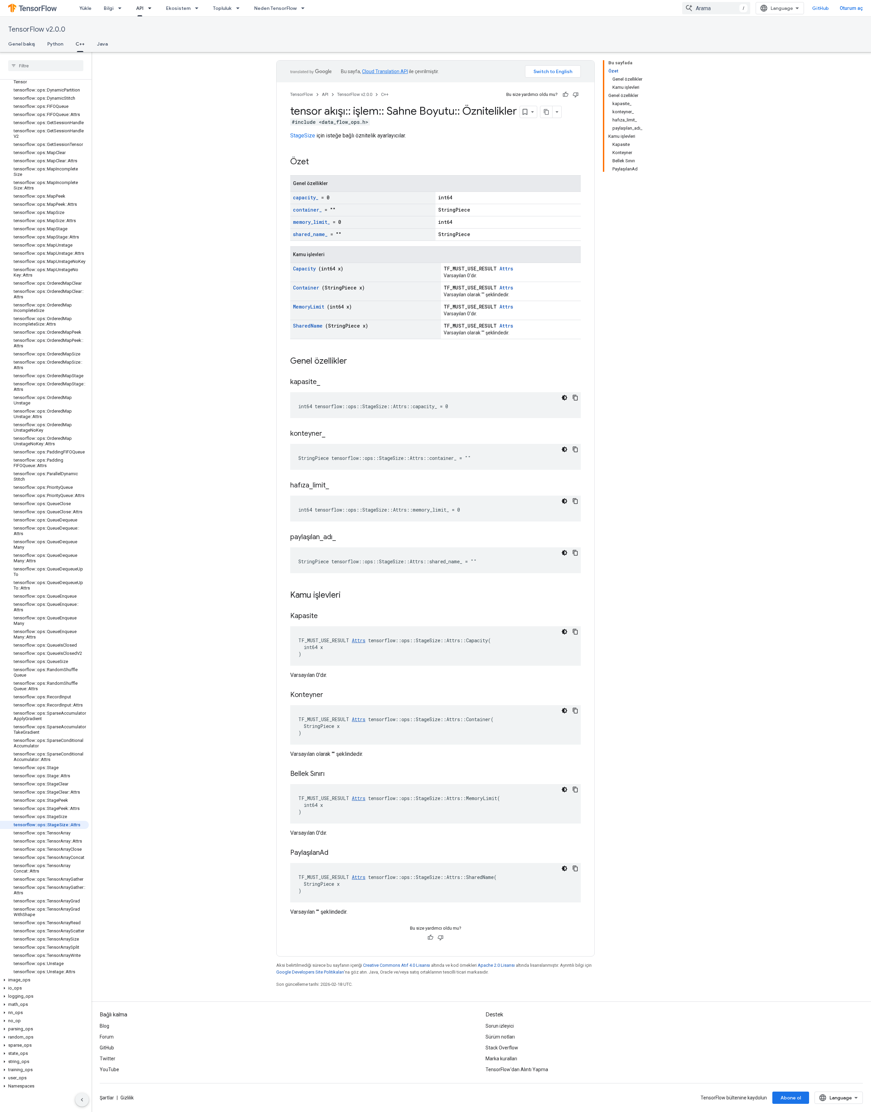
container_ (307, 209)
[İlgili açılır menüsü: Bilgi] (122, 8)
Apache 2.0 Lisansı (496, 965)
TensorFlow (301, 94)
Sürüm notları (500, 1037)
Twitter (107, 1058)
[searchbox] (45, 65)
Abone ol (790, 1098)
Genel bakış (21, 44)
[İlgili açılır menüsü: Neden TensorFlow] (305, 8)
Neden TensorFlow (275, 8)
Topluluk (222, 8)
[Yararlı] (565, 94)
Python (55, 44)
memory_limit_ (311, 222)
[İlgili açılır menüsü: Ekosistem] (199, 8)
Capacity (304, 268)
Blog (104, 1026)
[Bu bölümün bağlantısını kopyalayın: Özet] (318, 162)
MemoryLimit (308, 306)
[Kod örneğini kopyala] (575, 397)
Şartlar (107, 1097)
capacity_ (305, 197)
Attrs (506, 268)
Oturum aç (851, 8)
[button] (44, 980)
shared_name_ (310, 234)
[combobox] (716, 8)
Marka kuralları (501, 1058)
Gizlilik (127, 1097)
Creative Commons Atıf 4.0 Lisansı (396, 965)
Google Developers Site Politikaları (310, 972)
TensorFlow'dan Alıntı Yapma (517, 1069)
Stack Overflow (502, 1047)
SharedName (308, 325)
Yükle (85, 8)
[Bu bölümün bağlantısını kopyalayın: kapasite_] (328, 382)
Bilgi (109, 8)
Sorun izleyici (500, 1026)
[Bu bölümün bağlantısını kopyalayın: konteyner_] (334, 434)
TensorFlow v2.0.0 (36, 29)
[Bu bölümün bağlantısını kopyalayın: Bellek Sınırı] (333, 774)
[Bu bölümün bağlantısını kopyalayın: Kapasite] (326, 616)
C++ (80, 44)
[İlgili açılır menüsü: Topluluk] (240, 8)
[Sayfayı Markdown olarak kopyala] (546, 112)
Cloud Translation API (385, 71)
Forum (107, 1037)
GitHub (820, 8)
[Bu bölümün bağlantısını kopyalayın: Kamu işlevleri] (349, 596)
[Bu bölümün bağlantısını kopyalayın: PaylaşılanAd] (337, 853)
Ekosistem (178, 8)
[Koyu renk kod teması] (564, 397)
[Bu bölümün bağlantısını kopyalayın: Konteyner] (332, 695)
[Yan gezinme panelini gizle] (82, 1100)
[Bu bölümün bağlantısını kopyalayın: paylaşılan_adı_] (344, 537)
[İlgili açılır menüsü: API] (152, 8)
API (140, 8)
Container (306, 287)
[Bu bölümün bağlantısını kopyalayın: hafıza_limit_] (337, 486)
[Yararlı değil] (576, 94)
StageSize (302, 135)
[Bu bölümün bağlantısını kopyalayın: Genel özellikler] (356, 362)
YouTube (109, 1069)
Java (102, 44)
